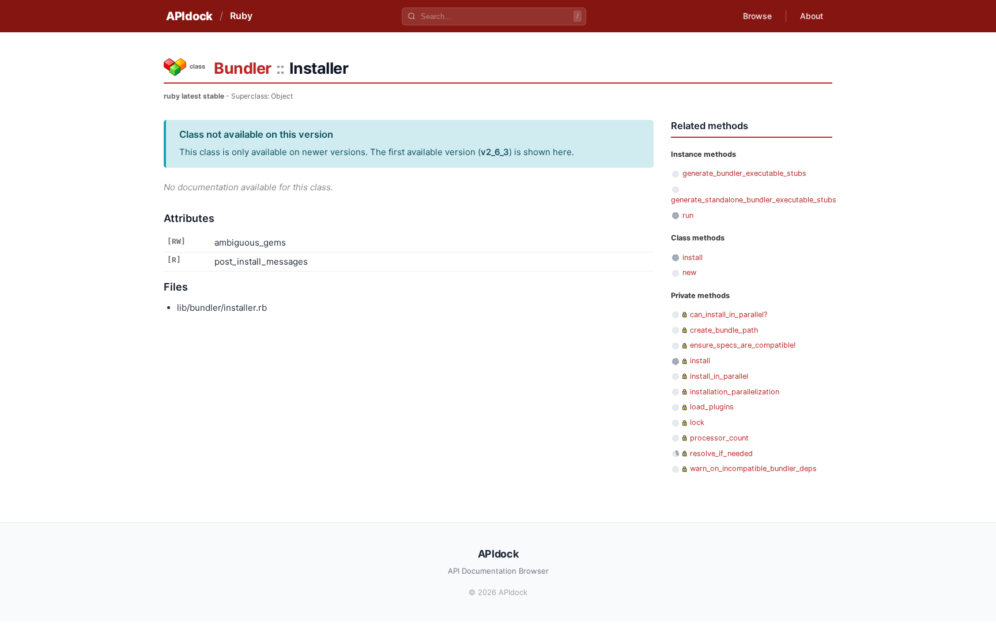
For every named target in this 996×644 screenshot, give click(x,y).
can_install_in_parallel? (728, 314)
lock (697, 422)
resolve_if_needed (721, 453)
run (687, 215)
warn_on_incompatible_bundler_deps (753, 468)
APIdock (189, 16)
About (811, 16)
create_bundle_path (724, 330)
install (692, 257)
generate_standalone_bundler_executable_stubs (753, 199)
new (689, 272)
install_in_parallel (719, 376)
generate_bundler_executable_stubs (744, 173)
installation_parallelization (734, 391)
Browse (757, 16)
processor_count (719, 438)
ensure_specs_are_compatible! (743, 345)
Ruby (241, 15)
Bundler (242, 68)
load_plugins (712, 406)
